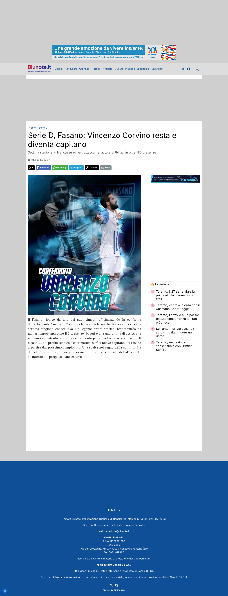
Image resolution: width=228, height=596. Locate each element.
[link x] (183, 68)
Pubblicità (114, 510)
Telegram (77, 167)
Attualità (107, 68)
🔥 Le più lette (160, 284)
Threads (93, 167)
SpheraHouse (119, 590)
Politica (96, 68)
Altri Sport (71, 68)
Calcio (58, 68)
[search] (197, 68)
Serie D (43, 127)
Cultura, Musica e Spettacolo (132, 68)
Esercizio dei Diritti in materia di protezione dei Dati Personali (114, 558)
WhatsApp (61, 167)
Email (107, 167)
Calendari (157, 68)
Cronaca (84, 68)
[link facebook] (188, 68)
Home (32, 127)
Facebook (44, 167)
